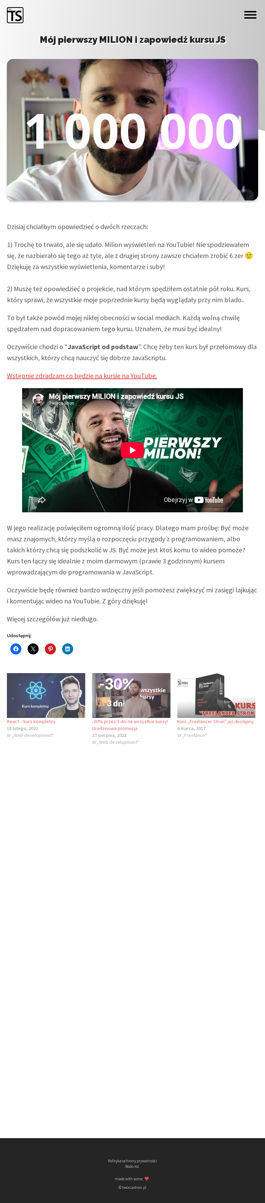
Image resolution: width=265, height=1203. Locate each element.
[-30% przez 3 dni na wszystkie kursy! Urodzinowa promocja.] (131, 695)
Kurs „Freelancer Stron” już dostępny (215, 721)
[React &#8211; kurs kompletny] (46, 695)
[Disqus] (132, 845)
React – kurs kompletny (31, 721)
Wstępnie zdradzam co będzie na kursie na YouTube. (82, 375)
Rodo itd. (132, 1166)
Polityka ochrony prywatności (132, 1161)
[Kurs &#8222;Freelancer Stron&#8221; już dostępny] (216, 695)
